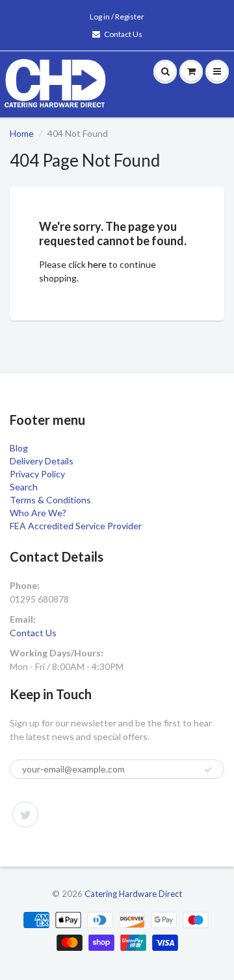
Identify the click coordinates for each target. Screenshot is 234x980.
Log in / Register (117, 16)
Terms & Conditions (50, 499)
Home (22, 133)
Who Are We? (38, 512)
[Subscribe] (208, 769)
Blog (19, 447)
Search (24, 486)
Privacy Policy (37, 473)
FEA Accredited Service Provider (76, 525)
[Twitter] (25, 815)
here (97, 264)
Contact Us (123, 34)
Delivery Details (41, 460)
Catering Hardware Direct (133, 894)
